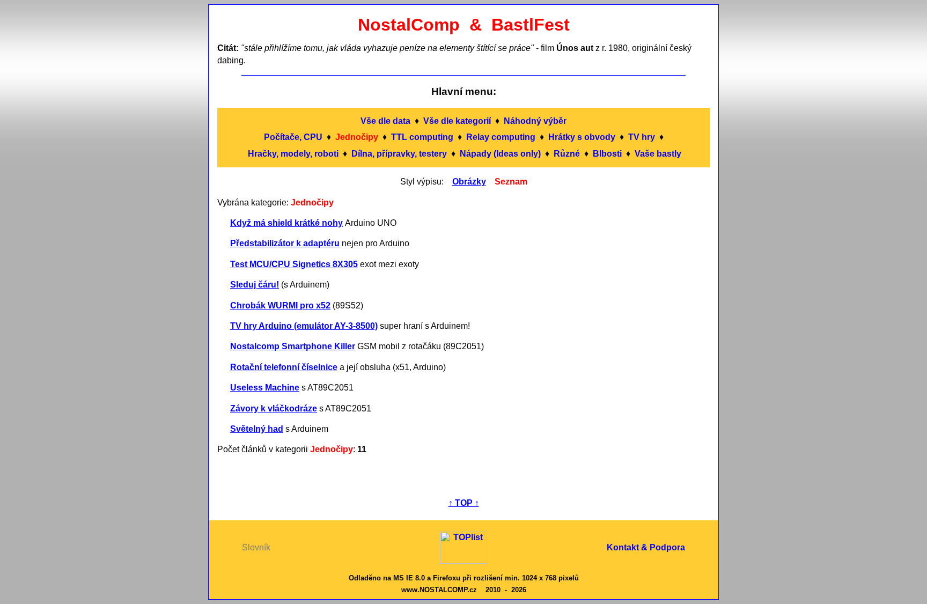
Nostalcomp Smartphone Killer (292, 346)
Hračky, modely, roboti (293, 153)
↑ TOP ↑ (463, 502)
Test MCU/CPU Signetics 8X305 (294, 264)
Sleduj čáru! (254, 284)
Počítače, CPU (293, 137)
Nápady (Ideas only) (500, 153)
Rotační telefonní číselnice (283, 367)
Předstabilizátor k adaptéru (285, 243)
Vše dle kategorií (457, 121)
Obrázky (469, 181)
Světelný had (256, 428)
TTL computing (422, 137)
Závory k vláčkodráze (273, 408)
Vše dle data (385, 121)
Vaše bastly (658, 153)
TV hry (641, 137)
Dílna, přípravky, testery (399, 153)
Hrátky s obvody (581, 137)
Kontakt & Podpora (646, 547)
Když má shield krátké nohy (286, 222)
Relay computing (500, 137)
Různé (567, 153)
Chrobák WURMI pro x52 (280, 305)
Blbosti (607, 153)
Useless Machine (264, 387)
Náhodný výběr (535, 121)
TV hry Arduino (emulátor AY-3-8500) (304, 325)
